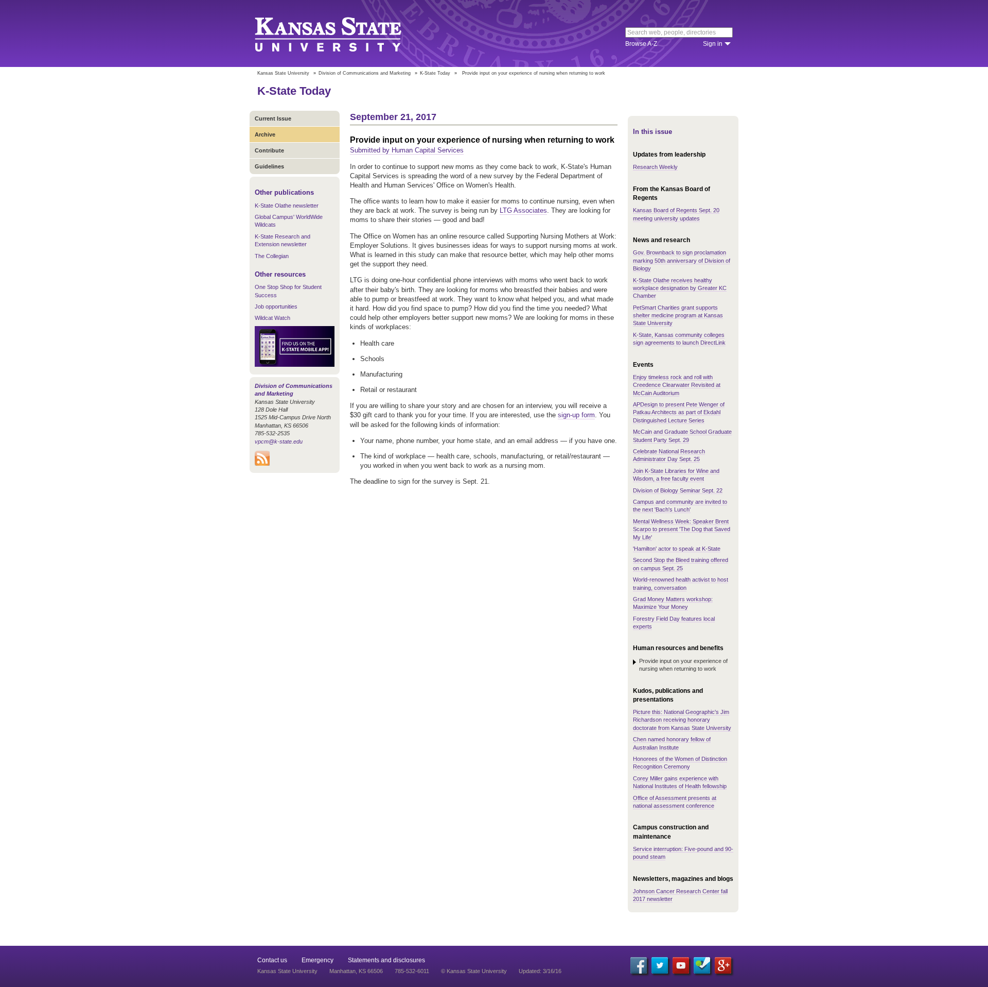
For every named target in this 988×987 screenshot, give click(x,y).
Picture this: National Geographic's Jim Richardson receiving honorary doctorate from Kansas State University (682, 720)
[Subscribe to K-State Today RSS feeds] (262, 464)
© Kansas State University (474, 971)
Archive (265, 134)
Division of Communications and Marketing (365, 73)
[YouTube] (681, 965)
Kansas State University (341, 33)
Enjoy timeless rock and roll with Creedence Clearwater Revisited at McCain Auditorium (676, 385)
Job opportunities (276, 306)
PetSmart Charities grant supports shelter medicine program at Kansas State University (678, 315)
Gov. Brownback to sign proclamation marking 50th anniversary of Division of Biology (681, 260)
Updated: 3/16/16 (540, 971)
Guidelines (269, 166)
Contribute (269, 150)
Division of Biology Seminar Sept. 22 (677, 490)
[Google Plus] (723, 965)
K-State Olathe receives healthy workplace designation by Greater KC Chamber (680, 288)
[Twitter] (659, 965)
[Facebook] (638, 965)
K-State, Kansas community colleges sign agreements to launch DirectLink (679, 339)
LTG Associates (523, 210)
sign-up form (576, 415)
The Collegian (272, 256)
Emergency (317, 960)
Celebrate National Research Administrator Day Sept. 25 (669, 455)
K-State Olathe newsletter (287, 205)
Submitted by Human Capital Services (407, 150)
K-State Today (435, 73)
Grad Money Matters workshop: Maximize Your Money (673, 603)
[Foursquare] (702, 965)
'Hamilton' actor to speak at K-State (676, 549)
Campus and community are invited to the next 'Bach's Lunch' (680, 506)
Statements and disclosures (386, 960)
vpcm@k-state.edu (279, 441)
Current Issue (273, 118)
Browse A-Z (641, 43)
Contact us (272, 960)
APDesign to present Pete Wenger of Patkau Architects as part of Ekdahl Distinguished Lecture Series (679, 412)
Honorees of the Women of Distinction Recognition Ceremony (680, 763)
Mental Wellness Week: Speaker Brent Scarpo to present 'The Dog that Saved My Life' (681, 529)
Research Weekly (655, 167)
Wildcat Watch (272, 318)
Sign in (712, 43)
